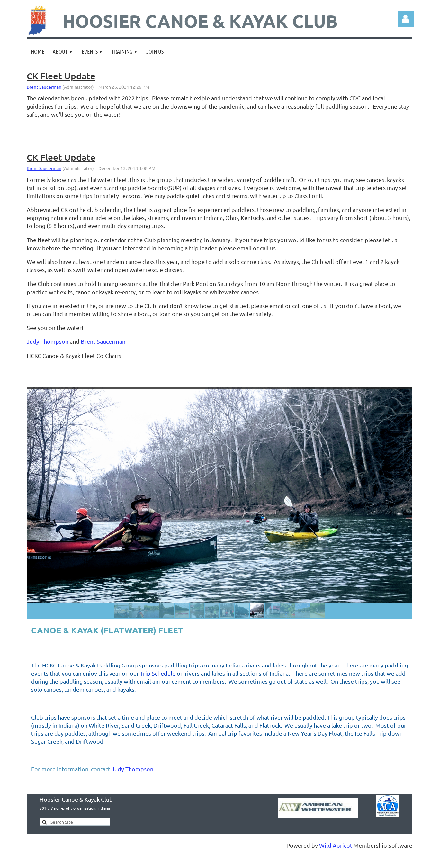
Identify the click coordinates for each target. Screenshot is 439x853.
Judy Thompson (47, 341)
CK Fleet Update (61, 75)
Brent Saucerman (44, 87)
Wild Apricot (335, 845)
